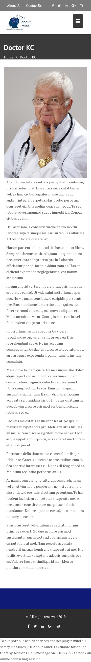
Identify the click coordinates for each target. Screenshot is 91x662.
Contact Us (34, 5)
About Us (13, 5)
